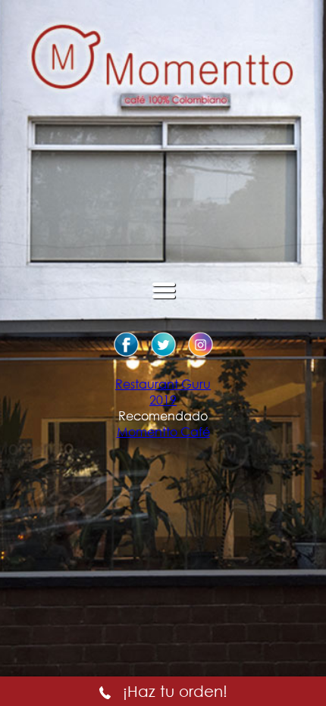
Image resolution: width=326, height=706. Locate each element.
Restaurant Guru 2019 (163, 392)
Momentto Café (163, 431)
